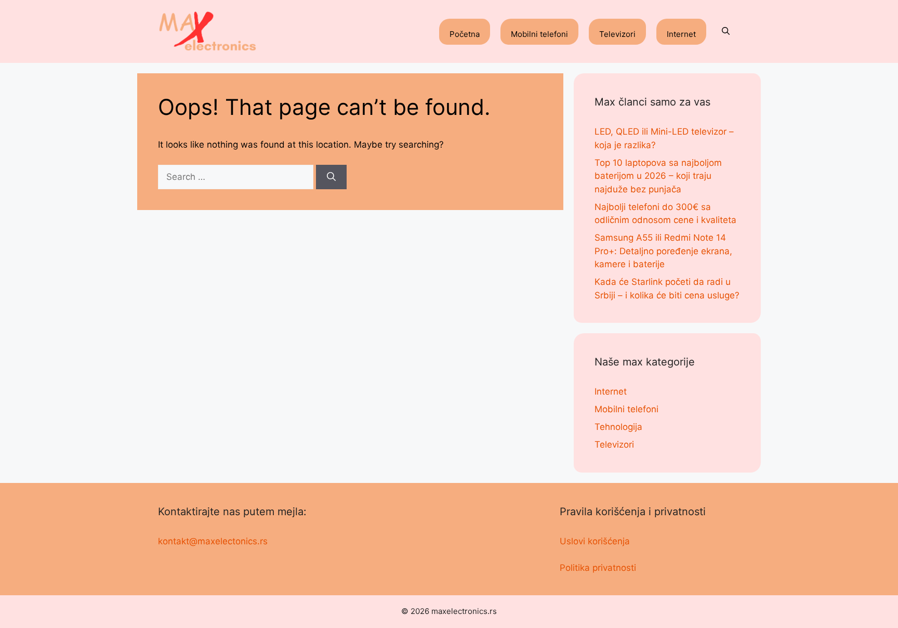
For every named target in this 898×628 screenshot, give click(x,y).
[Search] (331, 177)
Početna (465, 34)
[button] (725, 31)
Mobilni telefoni (539, 34)
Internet (681, 34)
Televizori (617, 34)
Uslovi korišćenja (595, 541)
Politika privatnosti (598, 567)
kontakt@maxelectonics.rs (213, 541)
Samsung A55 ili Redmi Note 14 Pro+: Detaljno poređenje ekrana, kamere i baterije (663, 250)
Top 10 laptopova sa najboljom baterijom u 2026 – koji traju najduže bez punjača (658, 176)
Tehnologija (618, 427)
